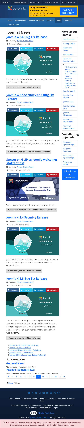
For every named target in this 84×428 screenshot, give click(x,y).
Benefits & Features (36, 20)
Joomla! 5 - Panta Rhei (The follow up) (24, 345)
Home (10, 20)
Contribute (68, 20)
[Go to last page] (64, 377)
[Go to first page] (8, 377)
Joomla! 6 (50, 20)
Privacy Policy (35, 405)
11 (21, 376)
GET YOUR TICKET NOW (68, 11)
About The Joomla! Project (69, 60)
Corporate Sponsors (67, 150)
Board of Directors (71, 74)
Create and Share (67, 49)
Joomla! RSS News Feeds (68, 120)
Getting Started (69, 44)
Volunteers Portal (67, 163)
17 (47, 376)
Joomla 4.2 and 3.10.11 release (21, 352)
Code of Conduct (70, 71)
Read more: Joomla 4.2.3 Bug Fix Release (24, 338)
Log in (55, 408)
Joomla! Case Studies (68, 96)
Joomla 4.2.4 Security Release (27, 217)
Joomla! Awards (69, 91)
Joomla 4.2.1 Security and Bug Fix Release (25, 350)
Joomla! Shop (68, 102)
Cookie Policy (48, 405)
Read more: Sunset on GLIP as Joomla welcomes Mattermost (32, 209)
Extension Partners (68, 80)
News (59, 20)
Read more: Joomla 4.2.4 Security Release (25, 271)
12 (25, 376)
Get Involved (68, 54)
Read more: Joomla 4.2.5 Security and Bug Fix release (29, 152)
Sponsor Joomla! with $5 (63, 405)
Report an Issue (45, 408)
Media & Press (13, 25)
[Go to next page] (60, 377)
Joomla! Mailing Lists (69, 107)
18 (52, 376)
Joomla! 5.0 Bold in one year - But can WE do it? (28, 355)
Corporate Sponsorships (68, 143)
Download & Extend (20, 2)
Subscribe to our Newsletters (70, 174)
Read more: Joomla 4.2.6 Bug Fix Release (24, 87)
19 (56, 376)
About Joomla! (20, 20)
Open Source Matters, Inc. (40, 417)
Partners (68, 76)
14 (34, 376)
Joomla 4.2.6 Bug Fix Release (26, 37)
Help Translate (31, 408)
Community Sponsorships (68, 156)
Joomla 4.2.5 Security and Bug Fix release (30, 96)
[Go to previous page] (12, 377)
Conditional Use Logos (70, 87)
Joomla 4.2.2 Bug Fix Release (20, 348)
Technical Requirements (68, 127)
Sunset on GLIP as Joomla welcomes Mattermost (31, 161)
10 (16, 376)
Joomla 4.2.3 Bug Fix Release (26, 278)
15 (38, 376)
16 (43, 376)
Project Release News (25, 41)
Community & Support (51, 2)
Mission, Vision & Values (71, 68)
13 (30, 376)
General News (15, 363)
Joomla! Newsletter (67, 113)
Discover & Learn (35, 2)
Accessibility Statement (20, 405)
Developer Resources (68, 2)
